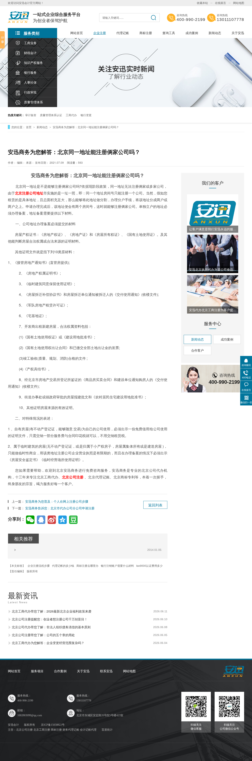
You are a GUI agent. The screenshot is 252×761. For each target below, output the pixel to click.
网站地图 (238, 3)
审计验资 (30, 115)
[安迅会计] (233, 675)
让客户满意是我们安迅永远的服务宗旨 (212, 229)
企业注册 (99, 33)
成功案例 (191, 33)
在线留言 (220, 3)
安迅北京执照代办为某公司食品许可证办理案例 (212, 269)
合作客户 (197, 350)
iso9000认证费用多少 (149, 566)
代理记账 (122, 33)
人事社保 (30, 82)
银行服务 (30, 72)
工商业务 (30, 43)
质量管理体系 (33, 102)
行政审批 (30, 92)
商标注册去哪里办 (87, 566)
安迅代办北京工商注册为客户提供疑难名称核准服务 (212, 310)
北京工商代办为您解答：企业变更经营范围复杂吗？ (48, 643)
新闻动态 (214, 33)
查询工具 (168, 33)
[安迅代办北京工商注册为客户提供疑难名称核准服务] (212, 294)
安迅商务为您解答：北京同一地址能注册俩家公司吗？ (86, 127)
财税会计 (30, 52)
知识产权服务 (33, 62)
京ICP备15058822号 (53, 724)
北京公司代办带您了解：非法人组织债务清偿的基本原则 (51, 627)
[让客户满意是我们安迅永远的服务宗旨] (212, 213)
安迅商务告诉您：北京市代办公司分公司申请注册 (59, 508)
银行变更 (86, 115)
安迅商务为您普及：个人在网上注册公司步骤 (56, 501)
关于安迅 (238, 33)
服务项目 (37, 671)
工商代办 (71, 115)
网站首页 (76, 33)
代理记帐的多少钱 (63, 566)
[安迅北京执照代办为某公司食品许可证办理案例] (212, 254)
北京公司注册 (73, 477)
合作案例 (60, 671)
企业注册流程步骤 (39, 566)
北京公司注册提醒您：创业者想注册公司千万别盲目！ (49, 619)
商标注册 (145, 33)
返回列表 (155, 504)
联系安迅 (106, 671)
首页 (29, 127)
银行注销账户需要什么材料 (117, 566)
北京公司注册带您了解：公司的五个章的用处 (43, 635)
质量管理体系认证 (51, 115)
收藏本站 (202, 3)
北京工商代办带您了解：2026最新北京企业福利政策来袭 (51, 611)
